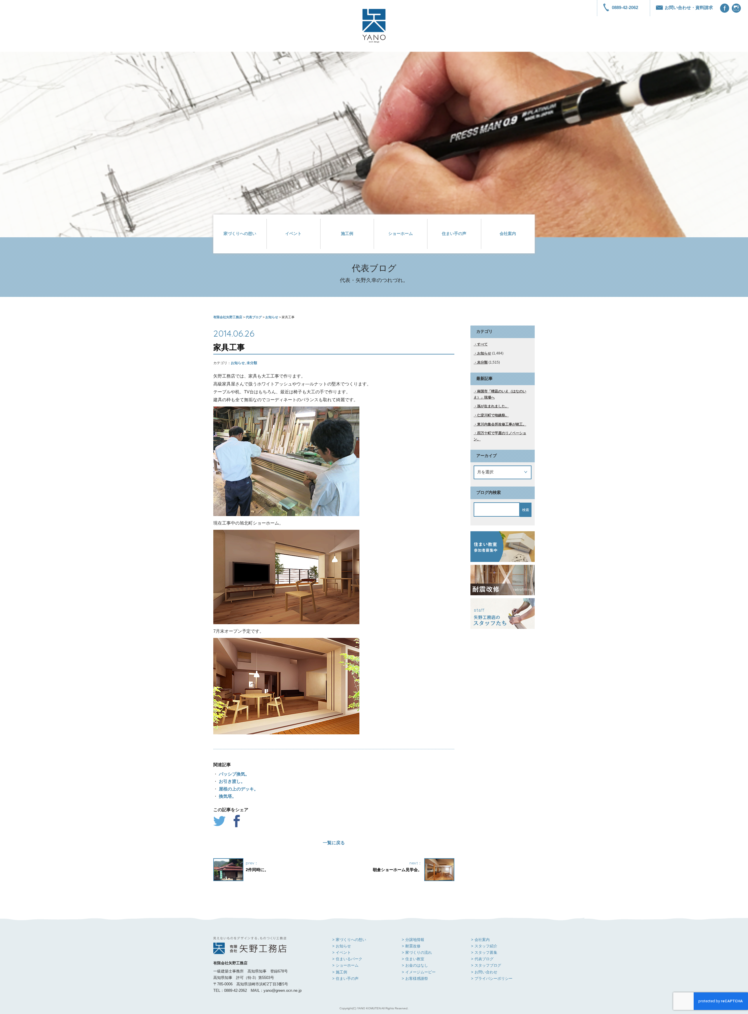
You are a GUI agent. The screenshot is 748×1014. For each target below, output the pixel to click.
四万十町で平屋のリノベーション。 (500, 436)
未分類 (252, 363)
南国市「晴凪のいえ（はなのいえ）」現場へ (500, 394)
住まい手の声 (454, 233)
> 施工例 (339, 972)
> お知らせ (341, 946)
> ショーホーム (345, 965)
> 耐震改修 (411, 946)
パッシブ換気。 (234, 773)
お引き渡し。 (231, 781)
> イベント (341, 952)
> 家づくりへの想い (349, 939)
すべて (482, 344)
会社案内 (508, 233)
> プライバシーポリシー (491, 978)
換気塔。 (227, 796)
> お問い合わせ (484, 972)
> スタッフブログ (486, 965)
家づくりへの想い (240, 233)
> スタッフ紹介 (484, 946)
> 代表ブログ (482, 959)
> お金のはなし (415, 965)
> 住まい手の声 (345, 978)
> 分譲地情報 (413, 939)
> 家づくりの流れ (417, 952)
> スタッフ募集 (484, 952)
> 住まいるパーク (347, 959)
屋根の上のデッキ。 (238, 788)
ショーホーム (400, 233)
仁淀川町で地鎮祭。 (493, 415)
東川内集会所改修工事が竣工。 (501, 424)
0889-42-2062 (625, 7)
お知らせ (238, 363)
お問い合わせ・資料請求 (689, 7)
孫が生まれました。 (493, 406)
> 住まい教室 (413, 959)
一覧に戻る (334, 842)
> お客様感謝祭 (415, 978)
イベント (293, 233)
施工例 (347, 233)
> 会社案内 (480, 939)
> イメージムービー (419, 972)
